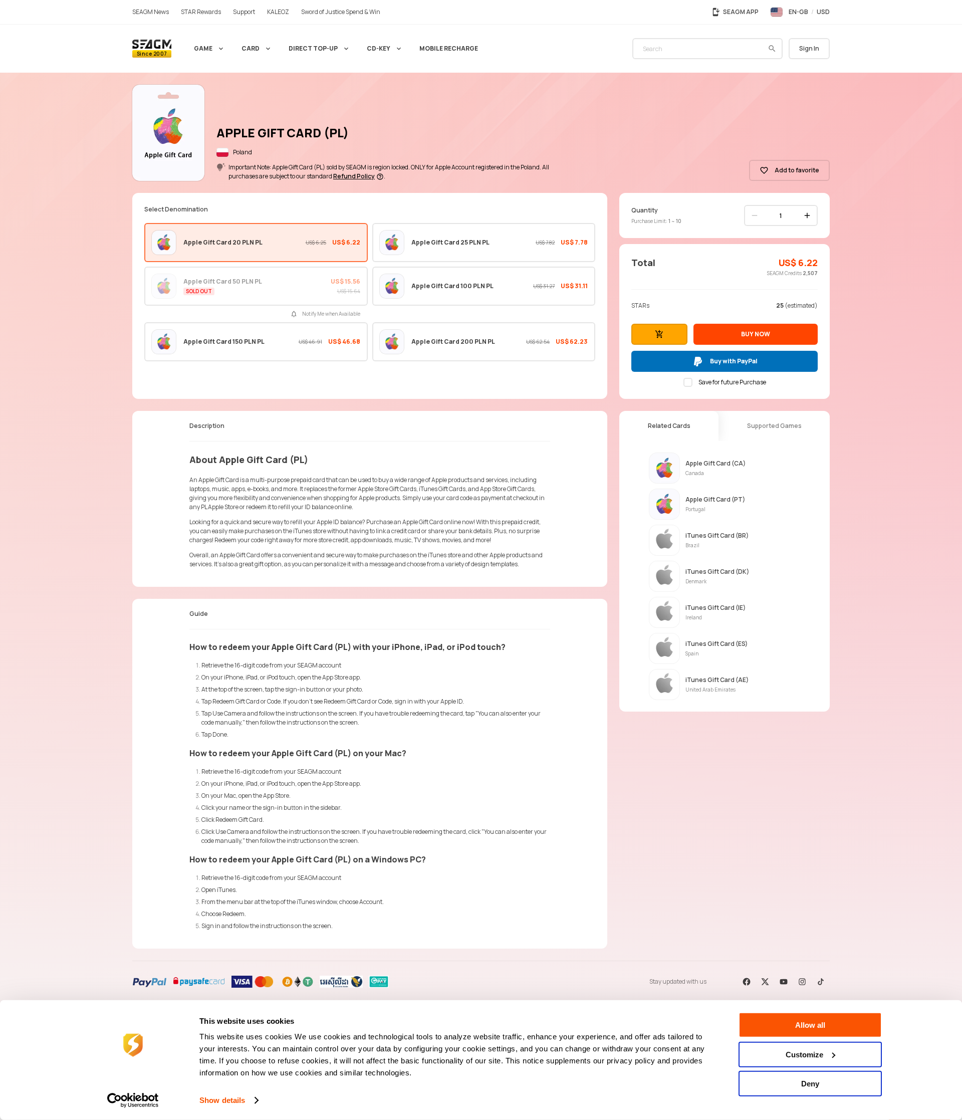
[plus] (807, 215)
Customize (804, 1054)
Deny (810, 1083)
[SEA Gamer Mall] (151, 49)
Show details (222, 1100)
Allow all (810, 1025)
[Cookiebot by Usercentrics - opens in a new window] (133, 1100)
